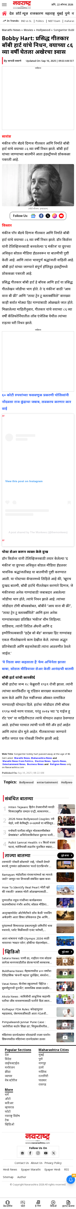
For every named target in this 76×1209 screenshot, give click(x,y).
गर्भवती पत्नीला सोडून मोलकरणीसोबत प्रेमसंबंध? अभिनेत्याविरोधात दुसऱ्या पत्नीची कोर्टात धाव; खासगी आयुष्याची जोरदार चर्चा (32, 833)
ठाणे (41, 1067)
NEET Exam (54, 21)
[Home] (4, 14)
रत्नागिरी (43, 1076)
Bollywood (26, 782)
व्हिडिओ (9, 1124)
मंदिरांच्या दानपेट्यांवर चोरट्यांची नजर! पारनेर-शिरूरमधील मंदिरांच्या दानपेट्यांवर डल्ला (26, 1037)
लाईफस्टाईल (12, 1063)
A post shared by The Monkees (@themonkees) (38, 532)
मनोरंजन (10, 1067)
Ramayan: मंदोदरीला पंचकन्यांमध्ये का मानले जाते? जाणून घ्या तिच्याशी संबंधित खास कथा (27, 877)
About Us (36, 1163)
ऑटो (8, 1099)
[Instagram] (54, 215)
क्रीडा (8, 1072)
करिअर (9, 1103)
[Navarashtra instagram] (38, 1153)
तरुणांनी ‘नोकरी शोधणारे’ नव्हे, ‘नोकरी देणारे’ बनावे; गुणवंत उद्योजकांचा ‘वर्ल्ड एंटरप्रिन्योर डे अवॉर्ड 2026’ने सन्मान (26, 864)
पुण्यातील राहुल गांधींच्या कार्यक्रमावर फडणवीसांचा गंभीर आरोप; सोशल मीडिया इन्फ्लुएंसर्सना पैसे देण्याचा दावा (24, 902)
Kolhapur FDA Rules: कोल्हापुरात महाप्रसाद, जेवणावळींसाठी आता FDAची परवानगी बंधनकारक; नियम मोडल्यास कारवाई (27, 1011)
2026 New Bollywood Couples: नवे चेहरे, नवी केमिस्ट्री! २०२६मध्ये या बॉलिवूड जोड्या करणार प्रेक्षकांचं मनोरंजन (31, 821)
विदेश (8, 1059)
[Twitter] (48, 216)
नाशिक (43, 1072)
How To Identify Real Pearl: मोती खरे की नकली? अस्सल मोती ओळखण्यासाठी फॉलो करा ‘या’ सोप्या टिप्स (26, 889)
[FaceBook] (41, 215)
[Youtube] (61, 215)
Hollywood (43, 30)
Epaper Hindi (52, 1169)
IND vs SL (26, 21)
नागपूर (42, 1063)
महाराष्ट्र (50, 13)
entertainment (47, 782)
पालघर (43, 1080)
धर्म (7, 1094)
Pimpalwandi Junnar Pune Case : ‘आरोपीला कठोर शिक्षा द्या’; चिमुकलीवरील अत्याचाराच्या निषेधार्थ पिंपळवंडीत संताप (24, 1024)
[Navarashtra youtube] (46, 1153)
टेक (7, 1120)
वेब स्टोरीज (11, 1080)
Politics (40, 21)
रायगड (42, 1084)
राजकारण (36, 13)
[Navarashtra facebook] (30, 1153)
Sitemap (8, 1177)
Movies (28, 30)
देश (11, 13)
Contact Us (22, 1163)
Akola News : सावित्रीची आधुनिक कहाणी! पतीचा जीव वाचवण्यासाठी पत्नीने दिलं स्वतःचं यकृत (26, 998)
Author (21, 1177)
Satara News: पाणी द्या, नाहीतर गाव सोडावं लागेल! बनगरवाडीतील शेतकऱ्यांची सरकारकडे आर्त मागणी (26, 960)
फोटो (8, 1111)
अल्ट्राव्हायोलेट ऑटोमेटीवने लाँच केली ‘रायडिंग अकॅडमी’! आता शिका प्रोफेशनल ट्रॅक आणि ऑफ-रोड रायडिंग (27, 915)
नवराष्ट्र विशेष (12, 1116)
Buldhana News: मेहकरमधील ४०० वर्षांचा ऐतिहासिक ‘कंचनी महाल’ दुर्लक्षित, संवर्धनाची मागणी (26, 973)
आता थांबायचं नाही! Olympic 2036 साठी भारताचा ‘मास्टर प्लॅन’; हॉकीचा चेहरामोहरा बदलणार (25, 940)
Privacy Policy (53, 1163)
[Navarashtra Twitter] (54, 1153)
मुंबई (60, 13)
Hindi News (10, 1169)
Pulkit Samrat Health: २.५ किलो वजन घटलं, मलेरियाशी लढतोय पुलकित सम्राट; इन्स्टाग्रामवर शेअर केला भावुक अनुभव (31, 844)
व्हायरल (9, 1107)
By (12, 60)
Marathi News (11, 30)
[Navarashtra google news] (22, 1153)
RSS (66, 1169)
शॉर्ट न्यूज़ (22, 13)
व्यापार (8, 1076)
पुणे (67, 13)
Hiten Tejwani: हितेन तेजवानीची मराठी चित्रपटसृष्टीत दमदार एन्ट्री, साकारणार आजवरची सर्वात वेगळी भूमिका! (31, 809)
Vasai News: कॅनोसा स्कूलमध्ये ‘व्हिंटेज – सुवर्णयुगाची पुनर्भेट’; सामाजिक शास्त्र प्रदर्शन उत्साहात (25, 986)
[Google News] (33, 215)
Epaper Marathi (31, 1169)
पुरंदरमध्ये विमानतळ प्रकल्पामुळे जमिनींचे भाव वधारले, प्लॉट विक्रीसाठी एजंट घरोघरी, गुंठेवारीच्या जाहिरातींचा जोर (27, 928)
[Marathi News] (22, 5)
